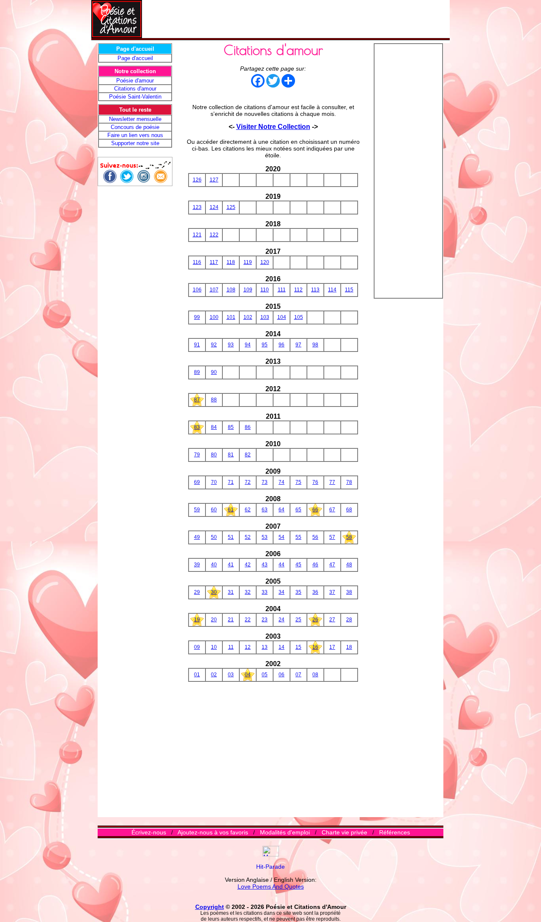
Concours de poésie (135, 127)
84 (214, 427)
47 (332, 565)
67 (332, 510)
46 (315, 565)
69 (197, 482)
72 (248, 482)
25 (298, 620)
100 (214, 317)
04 (248, 675)
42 (248, 565)
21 (231, 620)
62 (248, 510)
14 (281, 647)
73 (265, 482)
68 (349, 510)
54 (281, 537)
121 (197, 235)
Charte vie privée (344, 832)
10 (214, 647)
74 (281, 482)
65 (298, 510)
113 (315, 290)
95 (265, 345)
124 (214, 207)
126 (197, 180)
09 (197, 647)
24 (281, 620)
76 (315, 482)
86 (248, 427)
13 (265, 647)
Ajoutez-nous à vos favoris (213, 832)
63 (265, 510)
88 (214, 400)
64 (281, 510)
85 (231, 427)
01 (197, 675)
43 (265, 565)
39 (197, 565)
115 (349, 290)
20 (214, 620)
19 (197, 620)
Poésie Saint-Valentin (135, 96)
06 (281, 675)
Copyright (209, 906)
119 (247, 262)
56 (315, 537)
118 (231, 262)
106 (197, 290)
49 (197, 537)
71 (231, 482)
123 (197, 207)
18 (349, 647)
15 (298, 647)
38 (349, 592)
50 (214, 537)
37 (332, 592)
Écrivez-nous (148, 832)
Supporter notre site (135, 143)
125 (231, 207)
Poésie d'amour (135, 80)
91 (197, 345)
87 (197, 400)
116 (197, 262)
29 (197, 592)
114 (332, 290)
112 (298, 290)
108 (231, 290)
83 (197, 427)
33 (265, 592)
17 (332, 647)
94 (248, 345)
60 (214, 510)
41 (231, 565)
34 (281, 592)
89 (197, 372)
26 (315, 620)
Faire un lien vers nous (135, 135)
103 (264, 317)
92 (214, 345)
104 (281, 317)
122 (214, 235)
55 (298, 537)
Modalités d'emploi (285, 832)
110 (264, 290)
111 (282, 290)
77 (332, 482)
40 (214, 565)
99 (197, 317)
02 (214, 675)
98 (315, 345)
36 (315, 592)
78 (349, 482)
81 (231, 455)
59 (197, 510)
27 (332, 620)
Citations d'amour (135, 88)
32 (248, 592)
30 (214, 592)
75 (298, 482)
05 (265, 675)
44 (281, 565)
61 (231, 510)
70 (214, 482)
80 (214, 455)
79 (197, 455)
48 (349, 565)
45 (298, 565)
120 (264, 262)
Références (394, 832)
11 (231, 647)
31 (231, 592)
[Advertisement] (296, 19)
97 (298, 345)
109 (247, 290)
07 (298, 675)
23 (265, 620)
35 (298, 592)
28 (349, 620)
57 (332, 537)
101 (231, 317)
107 (214, 290)
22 (248, 620)
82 (248, 455)
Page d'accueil (135, 58)
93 (231, 345)
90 (214, 372)
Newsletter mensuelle (135, 119)
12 (248, 647)
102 (247, 317)
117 (214, 262)
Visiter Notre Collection (273, 126)
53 (265, 537)
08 (315, 675)
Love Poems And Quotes (271, 886)
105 (298, 317)
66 (315, 510)
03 (231, 675)
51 (231, 537)
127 (214, 180)
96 (281, 345)
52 (248, 537)
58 (349, 537)
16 (315, 647)
